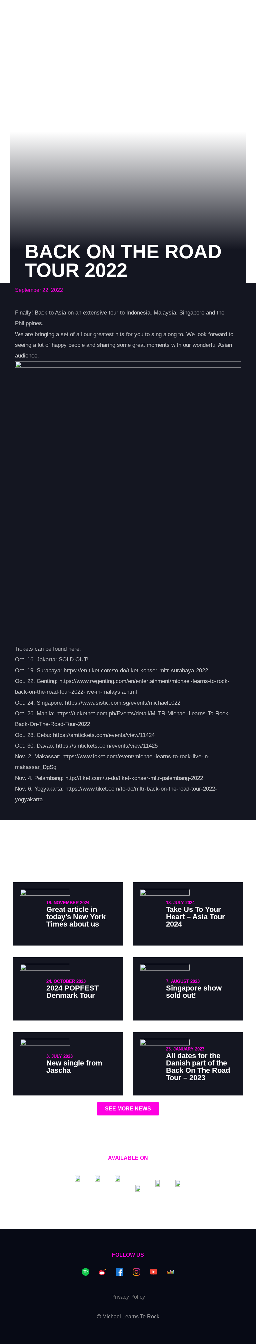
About (135, 11)
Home (27, 11)
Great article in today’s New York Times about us (76, 916)
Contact (172, 11)
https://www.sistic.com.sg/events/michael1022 (122, 703)
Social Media (217, 11)
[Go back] (12, 66)
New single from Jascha (74, 1066)
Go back (30, 65)
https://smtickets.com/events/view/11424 (104, 735)
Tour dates (65, 11)
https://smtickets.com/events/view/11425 (107, 746)
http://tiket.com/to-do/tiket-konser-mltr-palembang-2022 (134, 778)
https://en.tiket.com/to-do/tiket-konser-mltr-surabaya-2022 (136, 670)
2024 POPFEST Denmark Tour (72, 992)
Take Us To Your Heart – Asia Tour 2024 (195, 916)
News (104, 11)
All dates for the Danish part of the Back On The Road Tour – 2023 (198, 1066)
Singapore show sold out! (194, 992)
